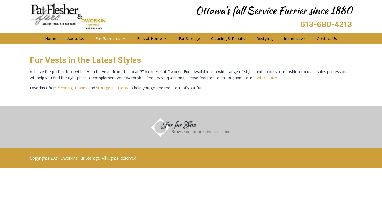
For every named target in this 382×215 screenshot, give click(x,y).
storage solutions (112, 87)
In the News (295, 38)
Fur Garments (107, 38)
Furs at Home (149, 38)
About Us (75, 38)
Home (50, 38)
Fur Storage (189, 38)
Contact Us (327, 38)
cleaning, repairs (72, 87)
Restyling (264, 38)
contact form (265, 77)
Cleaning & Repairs (228, 38)
